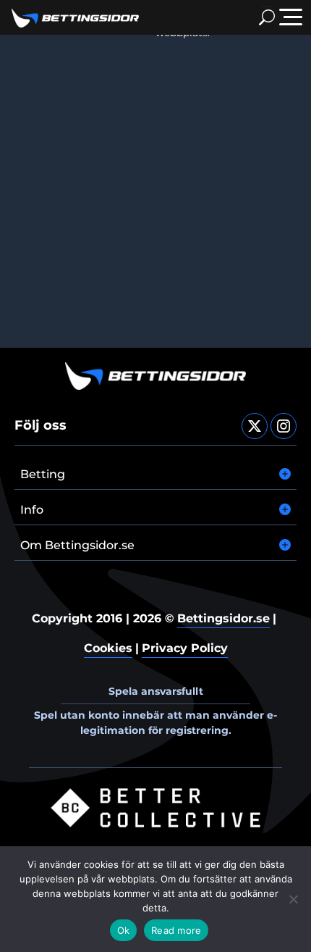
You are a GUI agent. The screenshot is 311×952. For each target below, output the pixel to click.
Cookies (108, 648)
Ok (123, 930)
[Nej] (293, 899)
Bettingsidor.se (223, 618)
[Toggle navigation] (290, 17)
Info (31, 510)
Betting (42, 474)
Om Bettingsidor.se (77, 545)
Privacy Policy (185, 648)
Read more (176, 930)
